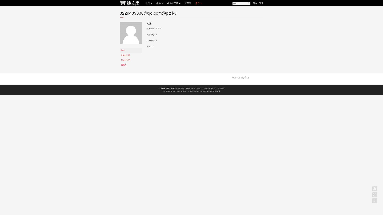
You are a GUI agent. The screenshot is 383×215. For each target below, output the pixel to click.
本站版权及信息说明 (166, 88)
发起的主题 (125, 55)
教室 (148, 3)
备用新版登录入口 (240, 77)
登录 (261, 3)
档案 (123, 50)
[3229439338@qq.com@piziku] (131, 46)
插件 (158, 3)
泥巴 (197, 3)
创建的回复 (125, 60)
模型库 (188, 3)
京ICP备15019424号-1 (213, 91)
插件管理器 (172, 3)
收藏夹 (123, 64)
